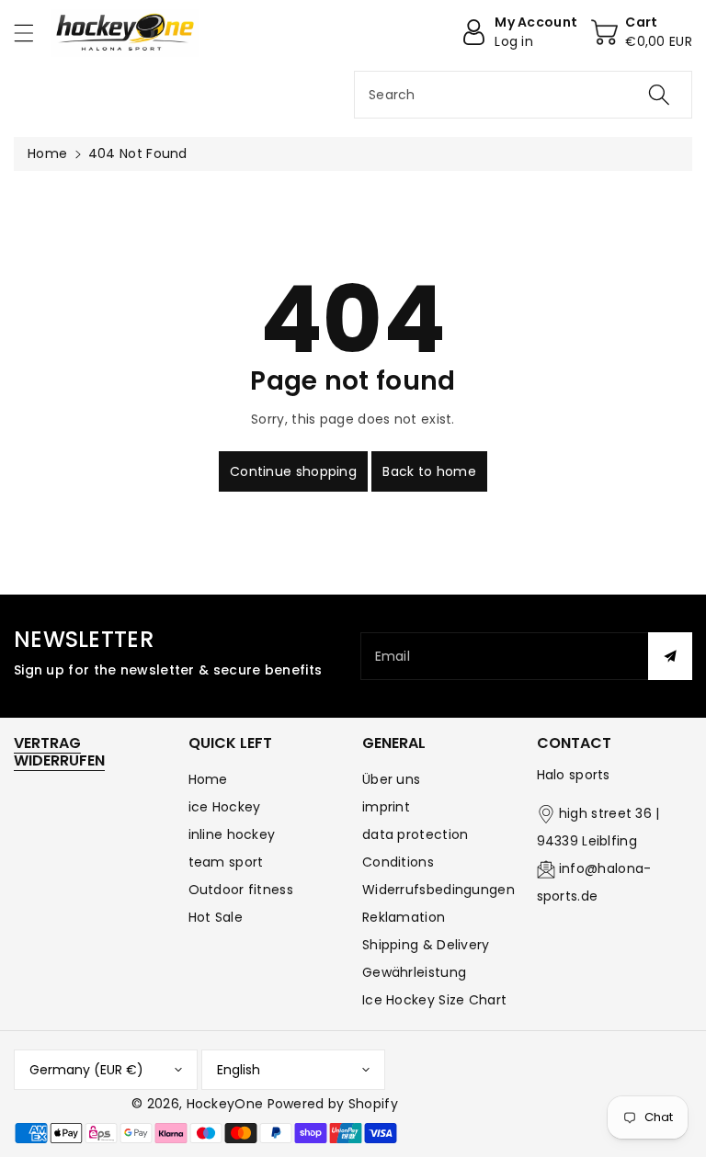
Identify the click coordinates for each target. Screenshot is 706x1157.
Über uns (391, 779)
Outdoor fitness (241, 889)
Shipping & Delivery (426, 945)
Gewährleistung (414, 972)
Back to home (429, 471)
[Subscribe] (670, 656)
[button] (32, 32)
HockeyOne (225, 1104)
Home (47, 153)
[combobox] (523, 95)
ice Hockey (224, 807)
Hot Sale (215, 917)
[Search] (659, 95)
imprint (386, 807)
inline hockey (232, 834)
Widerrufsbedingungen (438, 889)
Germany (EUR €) (86, 1070)
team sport (226, 862)
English (238, 1070)
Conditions (398, 862)
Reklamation (403, 917)
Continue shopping (293, 471)
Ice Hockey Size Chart (434, 1000)
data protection (415, 834)
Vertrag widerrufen (59, 751)
